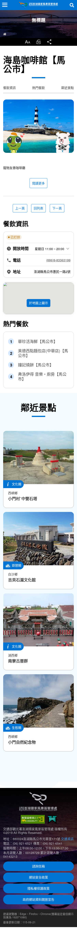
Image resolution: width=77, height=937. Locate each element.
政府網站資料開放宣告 (38, 899)
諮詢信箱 (38, 866)
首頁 (4, 34)
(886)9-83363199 (58, 260)
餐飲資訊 (9, 87)
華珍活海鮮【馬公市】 (37, 341)
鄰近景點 (67, 87)
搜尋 (72, 5)
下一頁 (57, 208)
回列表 (38, 208)
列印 (38, 42)
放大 (27, 42)
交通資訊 (67, 839)
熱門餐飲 (38, 87)
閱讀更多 (38, 183)
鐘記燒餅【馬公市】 (36, 364)
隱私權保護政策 (38, 888)
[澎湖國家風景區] (38, 5)
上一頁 (20, 208)
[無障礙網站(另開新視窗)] (33, 819)
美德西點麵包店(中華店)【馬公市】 (43, 353)
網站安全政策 (38, 877)
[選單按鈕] (5, 5)
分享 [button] (50, 42)
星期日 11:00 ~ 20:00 (49, 249)
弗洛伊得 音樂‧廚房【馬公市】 (42, 376)
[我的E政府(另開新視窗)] (52, 819)
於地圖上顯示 (38, 303)
